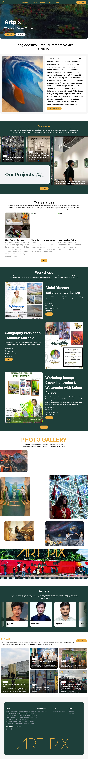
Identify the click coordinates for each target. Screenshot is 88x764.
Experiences (9, 34)
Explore (49, 314)
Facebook (71, 711)
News (49, 2)
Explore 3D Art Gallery (54, 108)
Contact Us (56, 2)
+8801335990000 (42, 711)
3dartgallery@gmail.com (59, 711)
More (44, 260)
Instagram (71, 713)
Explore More (81, 640)
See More (44, 188)
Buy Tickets (81, 2)
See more (44, 427)
